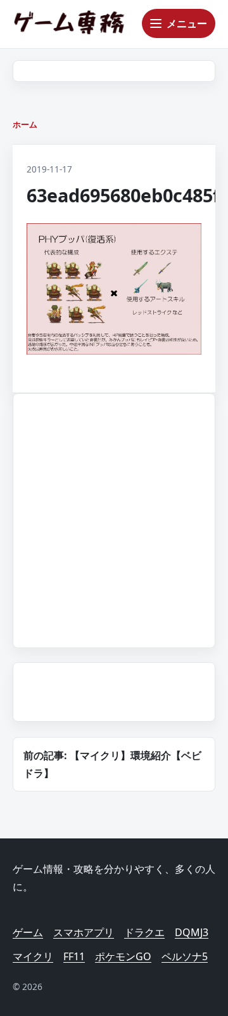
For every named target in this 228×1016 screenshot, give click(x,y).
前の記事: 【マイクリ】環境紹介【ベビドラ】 (112, 764)
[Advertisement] (114, 518)
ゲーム (28, 932)
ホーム (25, 124)
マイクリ (33, 956)
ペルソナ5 (185, 956)
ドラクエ (144, 932)
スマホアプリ (83, 932)
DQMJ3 (191, 932)
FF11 (74, 956)
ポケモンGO (123, 956)
